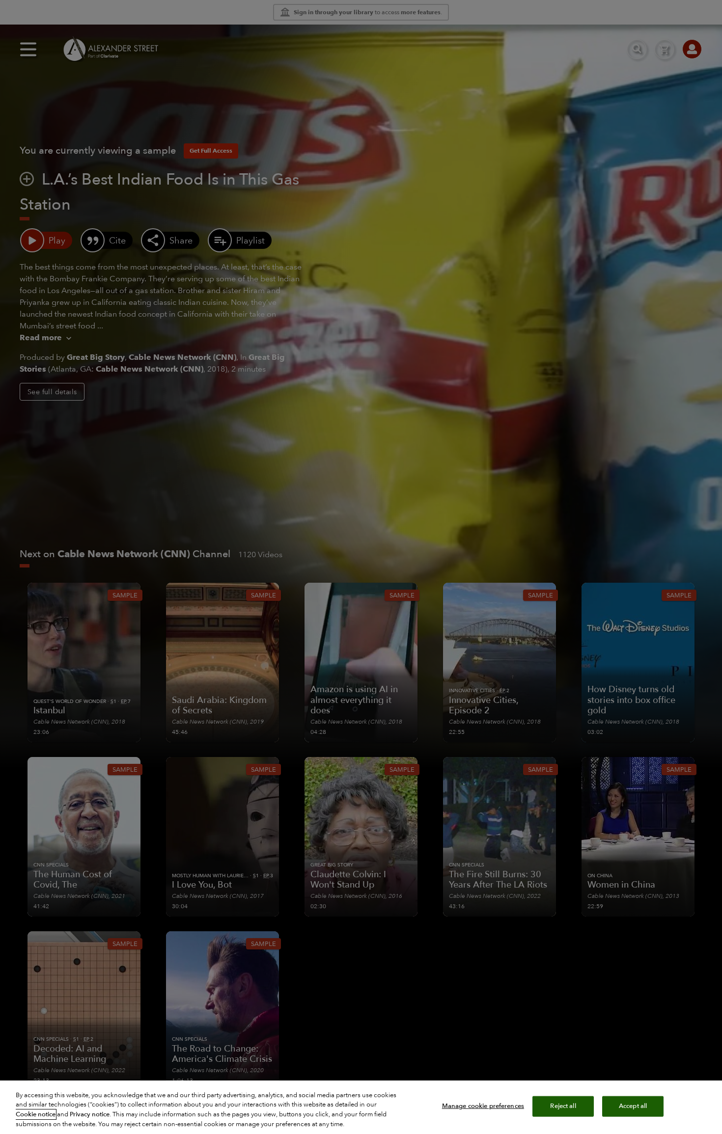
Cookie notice (36, 1114)
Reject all (563, 1106)
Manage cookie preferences (483, 1106)
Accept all (633, 1106)
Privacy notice (90, 1114)
